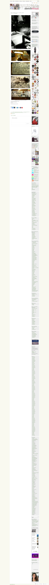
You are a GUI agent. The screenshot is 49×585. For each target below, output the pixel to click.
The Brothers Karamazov (34, 543)
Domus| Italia (33, 271)
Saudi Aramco (33, 210)
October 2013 (33, 396)
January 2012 (33, 410)
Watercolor (33, 512)
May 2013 (33, 399)
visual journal (33, 510)
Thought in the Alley (34, 504)
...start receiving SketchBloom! (35, 31)
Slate (32, 227)
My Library (33, 560)
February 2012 (33, 409)
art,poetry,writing (33, 445)
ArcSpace (33, 262)
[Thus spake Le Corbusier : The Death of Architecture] (33, 153)
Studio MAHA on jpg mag (34, 238)
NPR (32, 313)
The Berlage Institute (34, 288)
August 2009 (33, 431)
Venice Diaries (33, 509)
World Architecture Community (35, 290)
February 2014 (33, 393)
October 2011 (33, 412)
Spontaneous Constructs (34, 501)
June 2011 (33, 415)
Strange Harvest (33, 287)
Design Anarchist (33, 199)
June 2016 (33, 379)
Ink (32, 471)
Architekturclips (33, 260)
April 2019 (33, 364)
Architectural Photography (34, 439)
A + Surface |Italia (33, 242)
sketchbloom (16, 13)
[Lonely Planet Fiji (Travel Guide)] (37, 536)
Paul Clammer (34, 535)
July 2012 (33, 406)
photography (33, 486)
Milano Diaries (33, 479)
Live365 (33, 311)
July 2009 (33, 432)
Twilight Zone (33, 316)
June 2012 (33, 407)
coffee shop (13, 112)
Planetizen (33, 284)
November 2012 (33, 403)
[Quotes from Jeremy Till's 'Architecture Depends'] (37, 146)
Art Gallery (33, 442)
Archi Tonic (33, 248)
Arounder (33, 263)
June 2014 (33, 390)
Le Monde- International (34, 222)
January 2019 (33, 365)
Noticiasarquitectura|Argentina (35, 281)
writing (22, 112)
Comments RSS (13, 113)
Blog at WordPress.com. (12, 584)
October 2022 (33, 359)
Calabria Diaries (33, 451)
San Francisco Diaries (34, 493)
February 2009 (33, 435)
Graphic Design (33, 467)
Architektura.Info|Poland (34, 259)
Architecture (33, 440)
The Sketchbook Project (34, 213)
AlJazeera (33, 218)
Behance (33, 197)
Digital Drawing (33, 459)
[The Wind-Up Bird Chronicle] (37, 539)
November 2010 (33, 420)
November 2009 (33, 429)
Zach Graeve (33, 324)
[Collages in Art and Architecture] (37, 153)
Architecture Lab (33, 256)
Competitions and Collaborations (35, 453)
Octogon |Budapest (34, 282)
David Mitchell (34, 541)
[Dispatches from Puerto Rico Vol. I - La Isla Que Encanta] (37, 160)
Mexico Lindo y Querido (34, 478)
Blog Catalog (33, 319)
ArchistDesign (34, 354)
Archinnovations (33, 251)
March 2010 (33, 426)
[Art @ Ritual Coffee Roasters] (37, 163)
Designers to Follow (34, 200)
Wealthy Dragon (33, 323)
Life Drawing (33, 475)
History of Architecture (34, 470)
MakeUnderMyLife (34, 205)
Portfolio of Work (33, 489)
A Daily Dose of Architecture (34, 243)
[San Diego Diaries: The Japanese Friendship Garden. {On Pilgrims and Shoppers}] (33, 156)
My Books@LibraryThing (34, 334)
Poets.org (33, 300)
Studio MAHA (33, 237)
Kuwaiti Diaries (33, 473)
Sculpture (33, 495)
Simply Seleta (33, 211)
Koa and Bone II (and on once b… (36, 173)
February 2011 (33, 418)
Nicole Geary (33, 235)
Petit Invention (33, 208)
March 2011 (33, 417)
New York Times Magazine (34, 225)
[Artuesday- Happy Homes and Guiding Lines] (37, 149)
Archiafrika (33, 249)
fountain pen (17, 112)
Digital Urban (33, 270)
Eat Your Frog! (33, 327)
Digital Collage (33, 457)
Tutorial (33, 507)
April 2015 (33, 385)
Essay (32, 462)
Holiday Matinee (33, 202)
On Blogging (33, 482)
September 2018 (33, 367)
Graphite (33, 468)
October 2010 (33, 421)
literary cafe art (19, 112)
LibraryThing (35, 560)
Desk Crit (33, 456)
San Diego (33, 492)
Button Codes (33, 450)
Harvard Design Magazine (34, 276)
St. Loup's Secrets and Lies (34, 301)
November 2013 (33, 395)
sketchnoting (33, 500)
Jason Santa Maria (34, 203)
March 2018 (33, 370)
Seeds (32, 188)
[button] (35, 50)
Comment (27, 123)
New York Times (33, 224)
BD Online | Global (34, 265)
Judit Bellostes (33, 277)
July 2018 (33, 368)
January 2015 (33, 387)
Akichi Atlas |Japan (34, 245)
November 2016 (33, 378)
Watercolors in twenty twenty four (35, 185)
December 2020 (33, 360)
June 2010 (33, 424)
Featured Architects (34, 464)
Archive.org (33, 332)
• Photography (33, 352)
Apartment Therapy (34, 194)
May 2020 (33, 362)
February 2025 (33, 357)
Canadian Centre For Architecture (35, 267)
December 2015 (33, 382)
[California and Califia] (33, 160)
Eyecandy (33, 273)
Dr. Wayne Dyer (33, 295)
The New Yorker (33, 229)
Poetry (32, 487)
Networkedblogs (33, 321)
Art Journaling (33, 443)
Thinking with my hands (34, 503)
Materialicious (33, 279)
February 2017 (33, 376)
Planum (33, 285)
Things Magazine (33, 214)
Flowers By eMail (34, 26)
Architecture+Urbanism (34, 257)
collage (15, 112)
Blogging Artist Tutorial (34, 448)
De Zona (33, 268)
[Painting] (37, 156)
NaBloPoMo (33, 481)
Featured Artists (33, 465)
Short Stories (33, 337)
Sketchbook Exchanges (34, 498)
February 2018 (33, 371)
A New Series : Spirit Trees (34, 524)
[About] (33, 146)
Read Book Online (34, 336)
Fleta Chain (35, 169)
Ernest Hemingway (34, 461)
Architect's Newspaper (34, 254)
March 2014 (33, 392)
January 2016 (33, 381)
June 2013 (33, 398)
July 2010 (33, 423)
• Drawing (33, 351)
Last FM (33, 310)
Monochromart (33, 234)
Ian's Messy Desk (34, 329)
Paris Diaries (33, 484)
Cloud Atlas (33, 540)
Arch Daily (33, 246)
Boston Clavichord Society (34, 308)
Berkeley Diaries (33, 447)
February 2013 (33, 401)
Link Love (33, 476)
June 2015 (33, 384)
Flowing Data (33, 274)
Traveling (33, 506)
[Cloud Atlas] (37, 542)
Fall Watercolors (33, 189)
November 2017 (33, 373)
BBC (32, 219)
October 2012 (33, 404)
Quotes (33, 490)
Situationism (33, 496)
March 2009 (33, 434)
